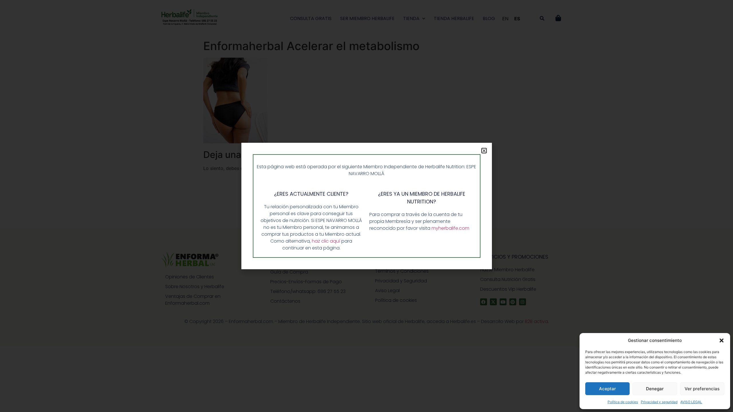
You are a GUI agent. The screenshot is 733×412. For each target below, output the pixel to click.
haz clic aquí (326, 241)
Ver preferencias (702, 388)
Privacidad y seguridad (659, 402)
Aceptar (607, 388)
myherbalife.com (450, 228)
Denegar (655, 388)
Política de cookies (623, 402)
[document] (366, 206)
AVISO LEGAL (691, 402)
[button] (721, 340)
